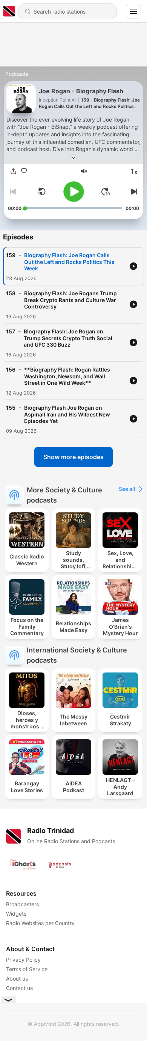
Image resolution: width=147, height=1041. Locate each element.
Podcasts (16, 74)
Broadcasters (22, 904)
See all (127, 489)
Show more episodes (73, 457)
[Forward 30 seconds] (106, 191)
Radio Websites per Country (40, 923)
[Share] (13, 171)
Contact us (19, 988)
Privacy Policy (23, 959)
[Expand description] (73, 157)
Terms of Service (26, 969)
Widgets (16, 913)
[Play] (73, 191)
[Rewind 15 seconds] (41, 191)
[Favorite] (23, 171)
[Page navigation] (133, 11)
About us (17, 978)
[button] (84, 171)
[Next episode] (133, 191)
